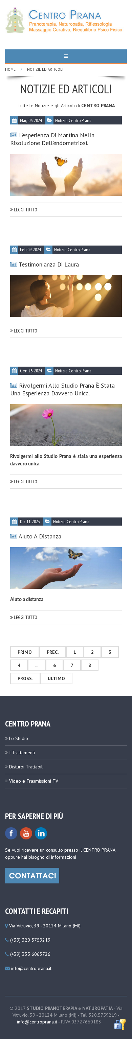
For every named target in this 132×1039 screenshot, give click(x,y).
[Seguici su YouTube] (26, 833)
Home (10, 69)
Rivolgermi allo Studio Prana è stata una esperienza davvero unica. (62, 389)
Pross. (25, 678)
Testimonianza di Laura (49, 264)
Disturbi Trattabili (26, 767)
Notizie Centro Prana (73, 120)
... (36, 665)
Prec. (53, 652)
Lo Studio (18, 738)
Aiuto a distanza (40, 536)
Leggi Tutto (25, 210)
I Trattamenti (22, 752)
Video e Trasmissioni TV (33, 781)
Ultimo (56, 678)
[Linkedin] (41, 833)
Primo (25, 652)
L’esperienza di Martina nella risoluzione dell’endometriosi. (52, 139)
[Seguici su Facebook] (11, 833)
